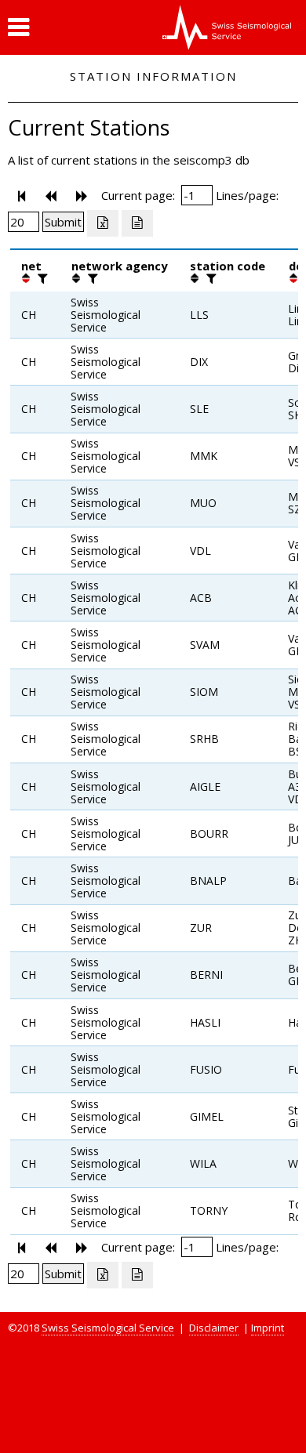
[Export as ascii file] (137, 223)
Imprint (267, 1328)
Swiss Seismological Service (108, 1328)
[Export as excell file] (102, 223)
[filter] (41, 278)
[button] (18, 27)
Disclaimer (214, 1328)
